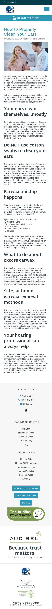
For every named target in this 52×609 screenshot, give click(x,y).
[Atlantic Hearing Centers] (10, 10)
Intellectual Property (26, 585)
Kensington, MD (11, 2)
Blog (26, 444)
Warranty (26, 479)
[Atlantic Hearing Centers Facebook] (26, 410)
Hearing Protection (26, 471)
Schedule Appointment (28, 18)
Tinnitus (26, 503)
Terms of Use (26, 583)
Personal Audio (26, 475)
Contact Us (27, 404)
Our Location (27, 396)
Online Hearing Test (26, 496)
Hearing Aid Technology (26, 463)
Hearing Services (26, 433)
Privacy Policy (26, 581)
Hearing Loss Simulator (26, 488)
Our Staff (26, 429)
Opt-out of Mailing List (26, 587)
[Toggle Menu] (46, 9)
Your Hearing (26, 440)
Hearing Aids (26, 459)
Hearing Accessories (26, 467)
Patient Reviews (26, 437)
